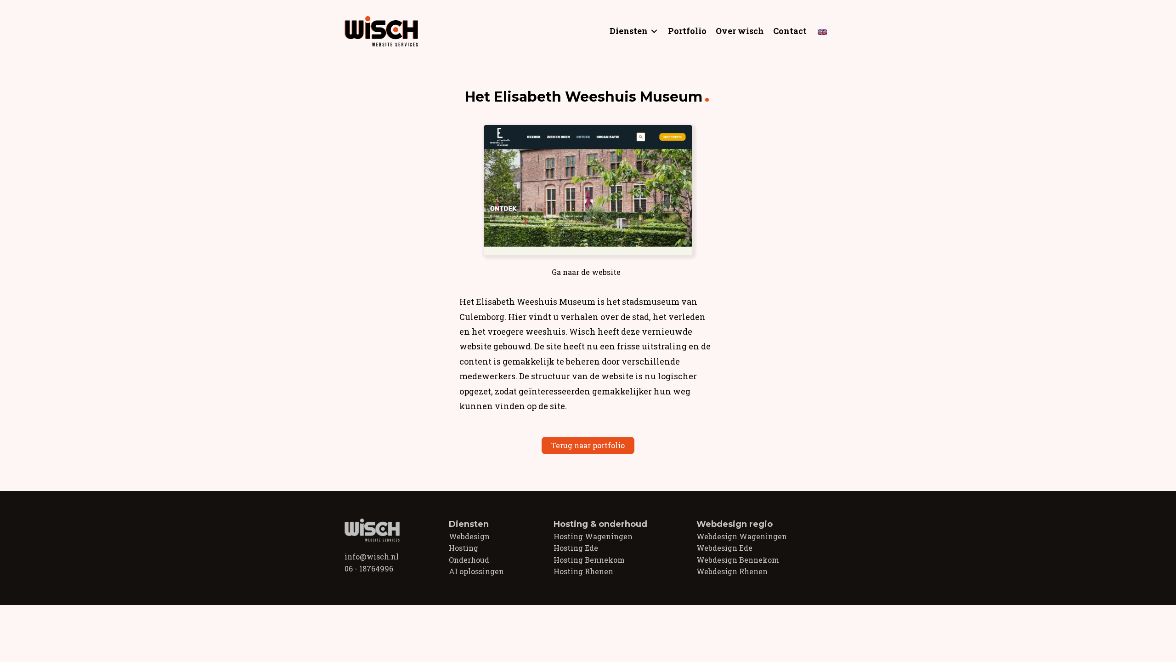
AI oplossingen (476, 571)
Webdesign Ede (724, 548)
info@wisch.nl (372, 556)
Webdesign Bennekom (737, 560)
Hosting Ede (576, 548)
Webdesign (469, 536)
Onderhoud (469, 560)
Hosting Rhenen (583, 571)
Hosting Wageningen (593, 536)
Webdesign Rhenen (732, 571)
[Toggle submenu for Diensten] (654, 31)
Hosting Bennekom (589, 560)
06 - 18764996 (369, 568)
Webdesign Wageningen (741, 536)
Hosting (463, 548)
